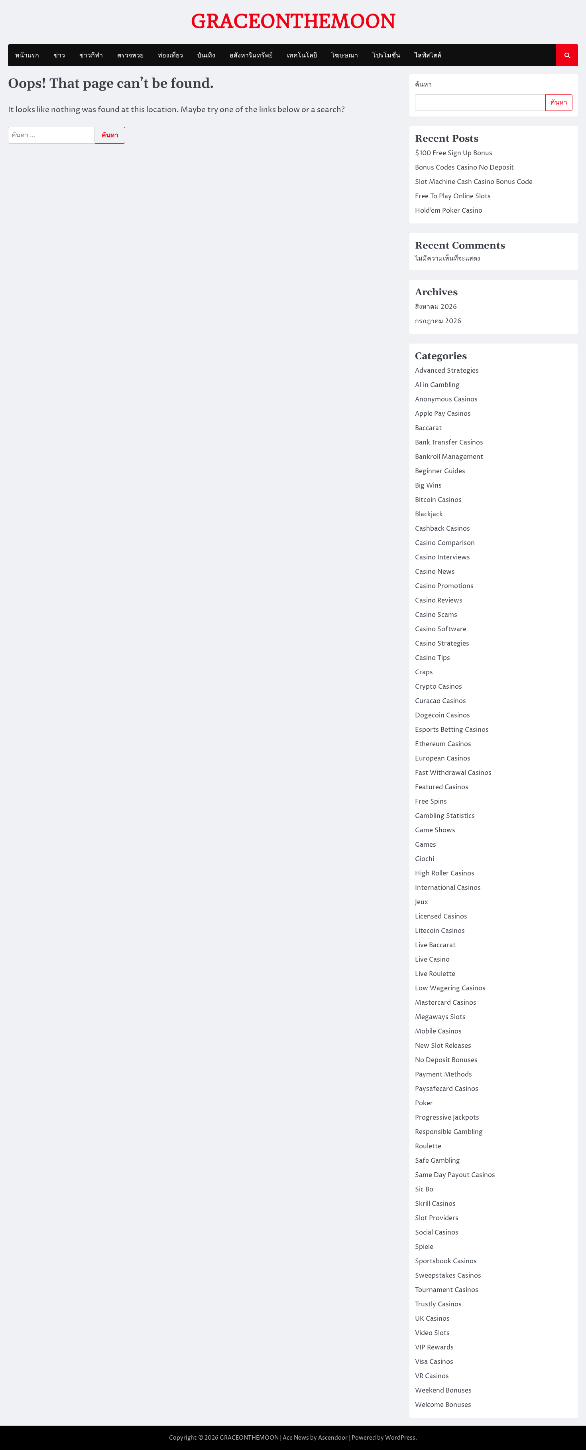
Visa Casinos (434, 1361)
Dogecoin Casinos (442, 715)
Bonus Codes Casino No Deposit (464, 167)
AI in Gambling (437, 385)
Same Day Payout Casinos (455, 1175)
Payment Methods (443, 1074)
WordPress (400, 1438)
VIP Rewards (434, 1347)
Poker (424, 1103)
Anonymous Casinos (446, 399)
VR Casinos (432, 1376)
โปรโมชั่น (386, 55)
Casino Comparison (445, 543)
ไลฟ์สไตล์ (428, 55)
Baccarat (428, 428)
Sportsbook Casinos (446, 1261)
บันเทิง (206, 55)
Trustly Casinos (438, 1304)
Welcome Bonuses (443, 1405)
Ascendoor (333, 1438)
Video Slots (432, 1333)
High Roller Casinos (444, 873)
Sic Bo (424, 1189)
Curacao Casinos (440, 701)
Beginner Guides (440, 471)
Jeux (421, 902)
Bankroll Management (449, 456)
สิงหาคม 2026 (436, 306)
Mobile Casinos (438, 1031)
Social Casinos (436, 1232)
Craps (424, 672)
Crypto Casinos (438, 686)
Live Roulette (435, 974)
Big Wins (428, 485)
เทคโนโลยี (302, 55)
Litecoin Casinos (440, 930)
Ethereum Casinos (443, 744)
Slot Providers (436, 1218)
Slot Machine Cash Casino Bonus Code (474, 182)
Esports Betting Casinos (452, 729)
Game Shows (435, 830)
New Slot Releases (443, 1045)
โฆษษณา (344, 55)
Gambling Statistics (445, 816)
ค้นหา (423, 84)
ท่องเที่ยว (170, 55)
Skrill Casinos (435, 1203)
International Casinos (448, 887)
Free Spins (431, 801)
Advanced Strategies (447, 370)
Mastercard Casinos (445, 1002)
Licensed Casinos (441, 916)
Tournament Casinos (446, 1290)
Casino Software (440, 629)
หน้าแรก (27, 55)
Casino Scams (436, 614)
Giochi (424, 859)
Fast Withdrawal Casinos (453, 772)
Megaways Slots (440, 1017)
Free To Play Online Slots (453, 196)
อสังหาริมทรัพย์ (251, 55)
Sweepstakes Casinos (448, 1275)
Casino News (435, 571)
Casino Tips (432, 658)
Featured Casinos (441, 787)
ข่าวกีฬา (91, 55)
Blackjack (429, 514)
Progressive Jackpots (447, 1117)
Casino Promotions (444, 586)
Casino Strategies (442, 643)
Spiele (424, 1247)
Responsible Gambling (449, 1132)
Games (425, 844)
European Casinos (442, 758)
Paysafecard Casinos (446, 1089)
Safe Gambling (437, 1160)
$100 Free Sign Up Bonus (453, 153)
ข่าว (59, 55)
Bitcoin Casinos (438, 500)
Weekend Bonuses (443, 1390)
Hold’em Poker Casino (448, 210)
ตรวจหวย (130, 55)
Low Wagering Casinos (450, 988)
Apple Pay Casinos (443, 413)
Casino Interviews (442, 557)
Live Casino (432, 959)
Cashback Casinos (442, 528)
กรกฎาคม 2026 (438, 321)
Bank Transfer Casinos (449, 442)
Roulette (428, 1146)
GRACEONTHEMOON (293, 21)
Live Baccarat (435, 945)
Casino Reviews (438, 600)
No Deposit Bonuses (446, 1060)
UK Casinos (432, 1318)
